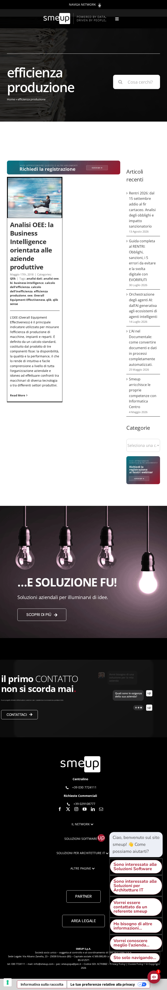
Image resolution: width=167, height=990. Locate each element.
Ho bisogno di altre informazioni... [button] (133, 926)
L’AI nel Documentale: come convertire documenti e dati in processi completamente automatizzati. (143, 348)
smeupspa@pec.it (71, 964)
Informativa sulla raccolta (42, 984)
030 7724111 (18, 964)
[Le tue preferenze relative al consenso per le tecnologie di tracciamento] (7, 982)
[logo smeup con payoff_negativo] (75, 15)
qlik (49, 300)
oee (30, 295)
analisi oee (51, 278)
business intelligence (29, 283)
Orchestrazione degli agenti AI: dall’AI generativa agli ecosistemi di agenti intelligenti (143, 305)
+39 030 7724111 (84, 787)
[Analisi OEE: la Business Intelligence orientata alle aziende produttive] (35, 198)
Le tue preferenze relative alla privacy (102, 984)
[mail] (101, 809)
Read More (17, 395)
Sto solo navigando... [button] (135, 958)
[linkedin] (93, 809)
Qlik (13, 278)
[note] (136, 844)
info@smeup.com (43, 964)
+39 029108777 (84, 804)
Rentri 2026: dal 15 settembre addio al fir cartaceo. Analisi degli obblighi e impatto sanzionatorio (142, 210)
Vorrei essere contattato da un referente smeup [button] (130, 907)
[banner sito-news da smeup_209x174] (143, 458)
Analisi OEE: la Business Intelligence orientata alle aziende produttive (31, 245)
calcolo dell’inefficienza (25, 289)
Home (11, 99)
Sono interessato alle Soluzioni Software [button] (135, 866)
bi (11, 283)
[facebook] (60, 809)
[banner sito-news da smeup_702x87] (63, 163)
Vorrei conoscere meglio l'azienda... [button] (131, 943)
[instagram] (76, 809)
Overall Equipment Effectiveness (27, 297)
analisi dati (34, 278)
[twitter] (68, 809)
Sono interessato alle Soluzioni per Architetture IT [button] (135, 885)
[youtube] (85, 809)
